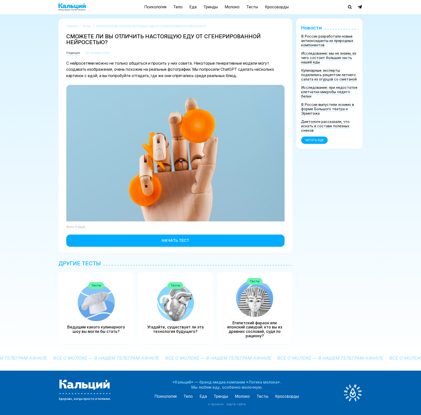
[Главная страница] (72, 7)
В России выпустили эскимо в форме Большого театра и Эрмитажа (327, 109)
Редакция (73, 52)
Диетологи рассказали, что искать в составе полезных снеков (325, 126)
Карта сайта (236, 404)
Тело (177, 6)
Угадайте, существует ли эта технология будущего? (175, 329)
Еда (193, 6)
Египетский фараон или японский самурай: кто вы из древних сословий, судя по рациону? (254, 329)
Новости (311, 27)
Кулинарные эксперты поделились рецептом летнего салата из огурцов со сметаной (329, 74)
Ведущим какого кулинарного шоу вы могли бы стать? (96, 329)
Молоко (232, 6)
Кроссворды (277, 6)
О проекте (216, 404)
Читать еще (314, 140)
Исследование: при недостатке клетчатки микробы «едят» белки (329, 92)
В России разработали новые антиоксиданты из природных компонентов (327, 40)
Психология (155, 6)
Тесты (252, 6)
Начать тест (175, 240)
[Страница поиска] (350, 7)
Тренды (210, 6)
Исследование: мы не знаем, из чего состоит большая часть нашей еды (328, 57)
